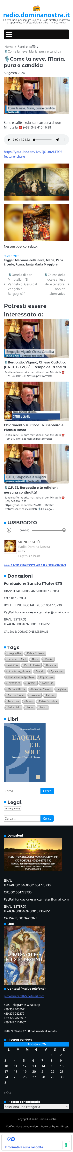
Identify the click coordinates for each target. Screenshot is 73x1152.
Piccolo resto (32, 665)
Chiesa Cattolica (48, 701)
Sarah (43, 707)
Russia (29, 701)
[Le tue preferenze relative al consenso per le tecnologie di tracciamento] (66, 1145)
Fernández (14, 683)
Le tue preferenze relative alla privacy (40, 1139)
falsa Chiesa (35, 653)
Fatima (50, 695)
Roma (20, 264)
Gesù (35, 659)
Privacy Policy (12, 808)
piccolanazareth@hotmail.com (24, 996)
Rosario (35, 695)
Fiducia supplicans (19, 671)
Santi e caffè (11, 255)
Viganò (62, 689)
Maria (50, 260)
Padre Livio (14, 707)
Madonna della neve (29, 260)
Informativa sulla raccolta (24, 1147)
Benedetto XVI (17, 659)
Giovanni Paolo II (41, 689)
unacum (51, 665)
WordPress (62, 1126)
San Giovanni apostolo (21, 677)
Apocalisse (57, 671)
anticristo (13, 701)
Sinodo (40, 671)
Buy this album (29, 556)
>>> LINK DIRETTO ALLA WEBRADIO (35, 565)
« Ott (7, 1092)
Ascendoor (32, 1126)
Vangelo (13, 665)
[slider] (64, 530)
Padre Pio (47, 683)
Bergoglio (14, 653)
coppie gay (46, 677)
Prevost (30, 683)
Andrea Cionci (16, 695)
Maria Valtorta (16, 689)
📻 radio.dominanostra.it (36, 11)
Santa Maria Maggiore (42, 264)
